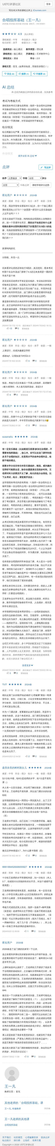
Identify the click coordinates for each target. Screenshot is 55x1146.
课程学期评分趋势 (40, 184)
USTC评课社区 (11, 4)
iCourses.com (39, 10)
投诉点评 (45, 1137)
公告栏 (26, 1140)
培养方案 (36, 1140)
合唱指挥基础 (11, 1124)
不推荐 (40, 73)
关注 (10, 73)
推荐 (25, 73)
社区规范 (18, 1137)
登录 (48, 3)
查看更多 (26, 665)
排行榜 (17, 1140)
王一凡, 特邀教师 (13, 1108)
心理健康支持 (31, 1137)
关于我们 (6, 1137)
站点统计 (6, 1140)
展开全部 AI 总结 (26, 155)
